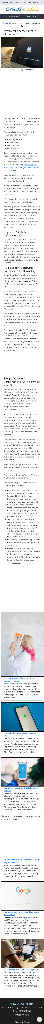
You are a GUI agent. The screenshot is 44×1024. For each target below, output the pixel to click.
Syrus (26, 1022)
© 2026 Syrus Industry (22, 1004)
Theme (18, 1022)
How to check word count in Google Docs (21, 969)
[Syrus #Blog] (22, 9)
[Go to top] (39, 1019)
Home (5, 23)
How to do (13, 16)
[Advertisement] (22, 95)
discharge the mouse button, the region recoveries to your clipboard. (21, 167)
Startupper (30, 16)
